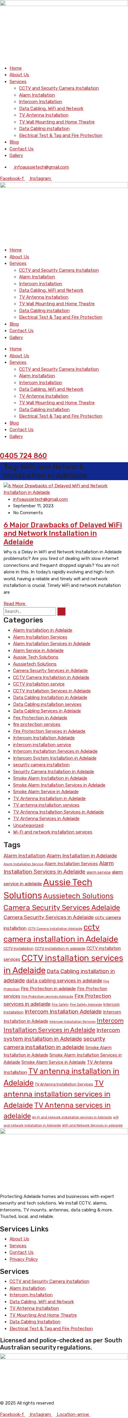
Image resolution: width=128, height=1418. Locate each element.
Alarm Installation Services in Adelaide (51, 643)
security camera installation (41, 764)
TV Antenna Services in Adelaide (46, 818)
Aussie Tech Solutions (35, 657)
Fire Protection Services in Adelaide (49, 731)
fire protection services (36, 724)
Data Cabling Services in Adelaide (47, 711)
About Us (19, 74)
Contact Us (22, 149)
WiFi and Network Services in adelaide (92, 1125)
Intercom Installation (40, 101)
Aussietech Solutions (35, 664)
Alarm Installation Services (40, 637)
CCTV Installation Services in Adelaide (52, 691)
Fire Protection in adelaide (48, 988)
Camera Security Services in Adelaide (50, 670)
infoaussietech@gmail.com (40, 499)
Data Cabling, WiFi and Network (51, 108)
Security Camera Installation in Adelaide (53, 771)
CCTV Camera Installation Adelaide (55, 929)
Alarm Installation (37, 95)
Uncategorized (28, 825)
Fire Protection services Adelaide (47, 997)
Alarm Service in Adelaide (38, 650)
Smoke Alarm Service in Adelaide (46, 791)
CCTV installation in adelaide (60, 948)
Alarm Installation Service (23, 864)
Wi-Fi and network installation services (52, 832)
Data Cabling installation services (47, 704)
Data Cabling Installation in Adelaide (50, 697)
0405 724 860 (23, 455)
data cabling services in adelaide (64, 981)
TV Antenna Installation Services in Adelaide (58, 812)
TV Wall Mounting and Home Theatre (57, 122)
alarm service (99, 872)
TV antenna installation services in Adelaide (57, 1094)
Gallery (16, 155)
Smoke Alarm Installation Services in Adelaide (59, 785)
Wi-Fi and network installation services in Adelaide (72, 1117)
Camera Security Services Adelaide (62, 907)
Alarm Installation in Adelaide (42, 630)
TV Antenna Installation (43, 115)
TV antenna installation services (46, 805)
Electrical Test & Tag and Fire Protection (60, 135)
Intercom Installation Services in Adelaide (55, 751)
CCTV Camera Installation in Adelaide (51, 677)
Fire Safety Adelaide (86, 1005)
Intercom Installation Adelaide (44, 738)
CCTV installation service (39, 684)
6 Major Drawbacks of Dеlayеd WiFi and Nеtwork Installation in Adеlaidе (63, 533)
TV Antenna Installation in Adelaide (49, 798)
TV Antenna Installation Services (64, 1084)
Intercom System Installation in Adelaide (54, 758)
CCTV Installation (19, 948)
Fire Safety (60, 1005)
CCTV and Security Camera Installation (59, 88)
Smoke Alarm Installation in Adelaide (50, 778)
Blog (14, 142)
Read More (15, 603)
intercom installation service (42, 744)
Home (16, 68)
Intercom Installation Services (72, 1022)
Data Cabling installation (44, 128)
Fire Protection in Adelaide (40, 718)
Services (18, 81)
